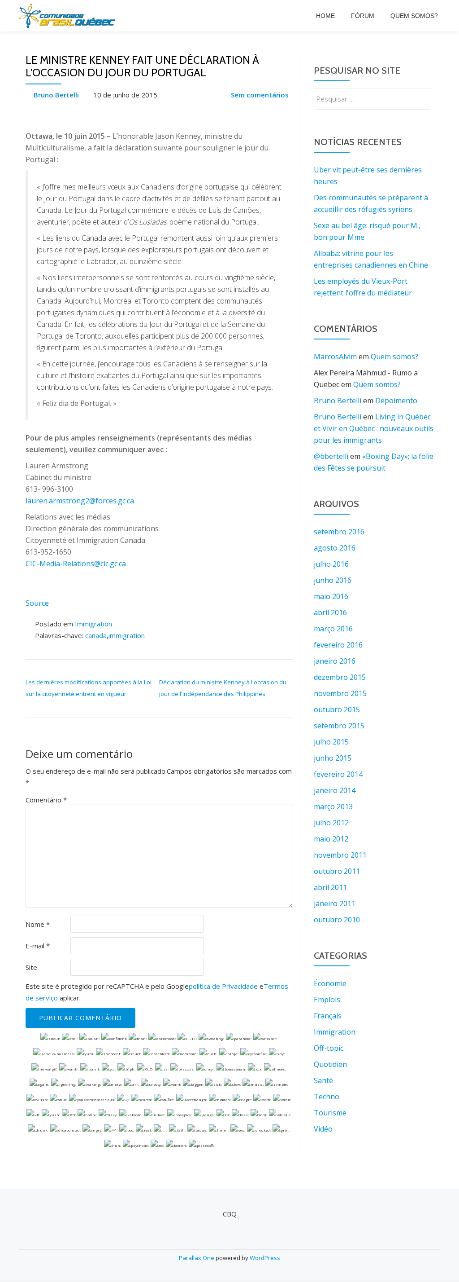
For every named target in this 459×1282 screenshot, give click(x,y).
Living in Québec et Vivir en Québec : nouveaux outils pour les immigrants (373, 428)
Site (31, 967)
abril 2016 (330, 612)
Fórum (362, 15)
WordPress (265, 1258)
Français (328, 1016)
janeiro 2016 (334, 661)
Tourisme (330, 1113)
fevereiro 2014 (338, 774)
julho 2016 (331, 564)
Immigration (93, 623)
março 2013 (333, 806)
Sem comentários (260, 94)
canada (96, 635)
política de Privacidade (223, 986)
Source (37, 603)
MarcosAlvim (335, 356)
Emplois (327, 999)
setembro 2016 (339, 532)
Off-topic (328, 1048)
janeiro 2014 (334, 790)
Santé (323, 1080)
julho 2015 (331, 742)
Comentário (46, 799)
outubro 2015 (337, 709)
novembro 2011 (340, 855)
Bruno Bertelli (56, 94)
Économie (330, 983)
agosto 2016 (334, 548)
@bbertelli (331, 456)
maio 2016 (331, 596)
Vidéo (323, 1129)
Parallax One (197, 1258)
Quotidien (330, 1064)
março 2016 (333, 629)
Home (325, 15)
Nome (38, 924)
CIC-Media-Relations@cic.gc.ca (76, 563)
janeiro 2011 (334, 903)
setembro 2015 (339, 726)
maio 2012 (331, 839)
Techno (326, 1096)
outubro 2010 (337, 920)
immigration (126, 635)
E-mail (38, 945)
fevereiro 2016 (338, 645)
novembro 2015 (340, 693)
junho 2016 (332, 580)
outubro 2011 (337, 871)
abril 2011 (330, 887)
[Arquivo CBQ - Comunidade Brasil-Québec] (68, 15)
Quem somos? (414, 15)
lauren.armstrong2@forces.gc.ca (80, 501)
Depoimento (396, 400)
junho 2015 (332, 758)
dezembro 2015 (340, 677)
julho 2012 (331, 823)
